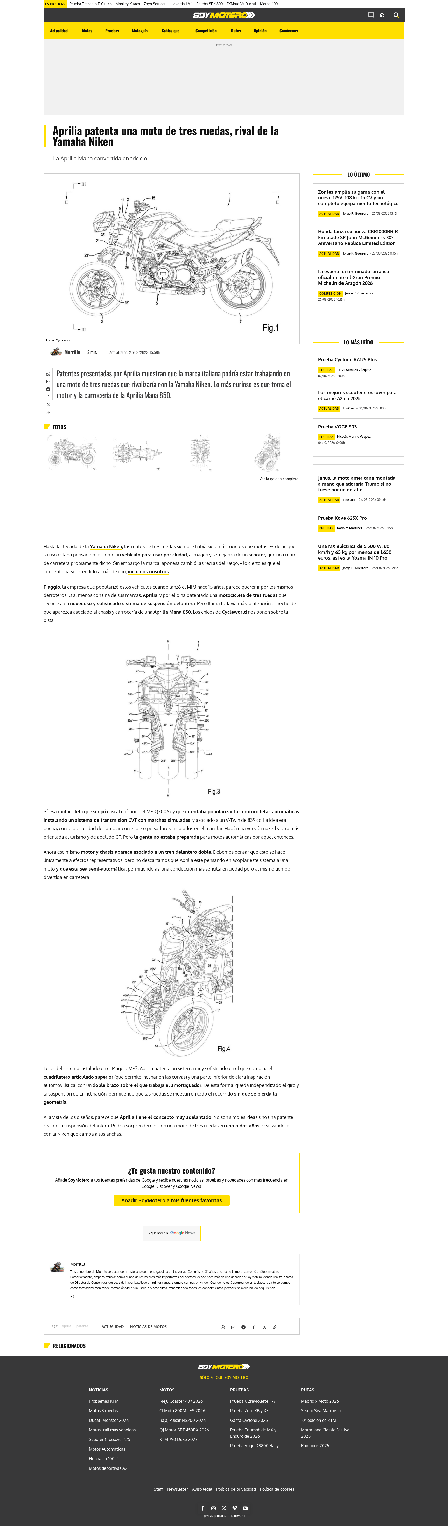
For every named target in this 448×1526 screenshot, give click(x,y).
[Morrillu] (57, 351)
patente (82, 1326)
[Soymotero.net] (224, 15)
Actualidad (113, 1327)
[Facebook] (48, 396)
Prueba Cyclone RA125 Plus (347, 359)
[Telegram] (48, 388)
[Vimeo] (234, 1508)
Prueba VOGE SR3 (337, 426)
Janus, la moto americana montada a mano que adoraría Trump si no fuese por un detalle (356, 483)
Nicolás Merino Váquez (354, 437)
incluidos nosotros (148, 571)
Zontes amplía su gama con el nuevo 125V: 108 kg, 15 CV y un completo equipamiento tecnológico (358, 197)
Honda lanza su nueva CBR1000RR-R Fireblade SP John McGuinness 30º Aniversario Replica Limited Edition (358, 237)
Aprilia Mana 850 (172, 612)
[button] (396, 15)
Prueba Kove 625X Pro (342, 518)
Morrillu (72, 351)
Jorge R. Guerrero (355, 213)
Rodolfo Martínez (349, 528)
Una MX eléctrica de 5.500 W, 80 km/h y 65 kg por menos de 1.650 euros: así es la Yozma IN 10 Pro (354, 552)
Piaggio (52, 587)
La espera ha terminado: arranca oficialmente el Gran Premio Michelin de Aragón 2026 (353, 277)
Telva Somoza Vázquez (354, 370)
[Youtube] (245, 1508)
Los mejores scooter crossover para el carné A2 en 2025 (357, 395)
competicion (330, 293)
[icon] (371, 15)
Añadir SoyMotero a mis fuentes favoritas (171, 1200)
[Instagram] (72, 1295)
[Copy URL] (48, 412)
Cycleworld (234, 612)
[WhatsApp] (48, 373)
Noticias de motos (148, 1327)
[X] (48, 404)
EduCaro (349, 408)
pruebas (326, 370)
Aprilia (66, 1326)
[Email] (48, 381)
